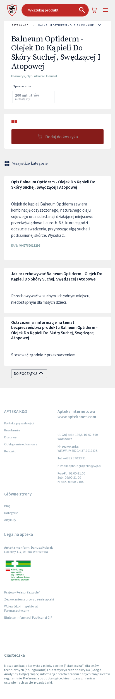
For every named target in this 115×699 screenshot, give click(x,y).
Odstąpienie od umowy (20, 444)
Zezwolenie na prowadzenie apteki (29, 599)
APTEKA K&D (20, 25)
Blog (7, 506)
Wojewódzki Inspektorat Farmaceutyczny (21, 608)
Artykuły (10, 520)
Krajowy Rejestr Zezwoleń (22, 592)
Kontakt (10, 451)
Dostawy (10, 437)
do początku (25, 373)
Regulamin (12, 430)
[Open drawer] (105, 10)
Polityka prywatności (19, 423)
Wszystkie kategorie (30, 163)
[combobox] (55, 10)
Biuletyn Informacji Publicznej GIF (28, 617)
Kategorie (11, 513)
